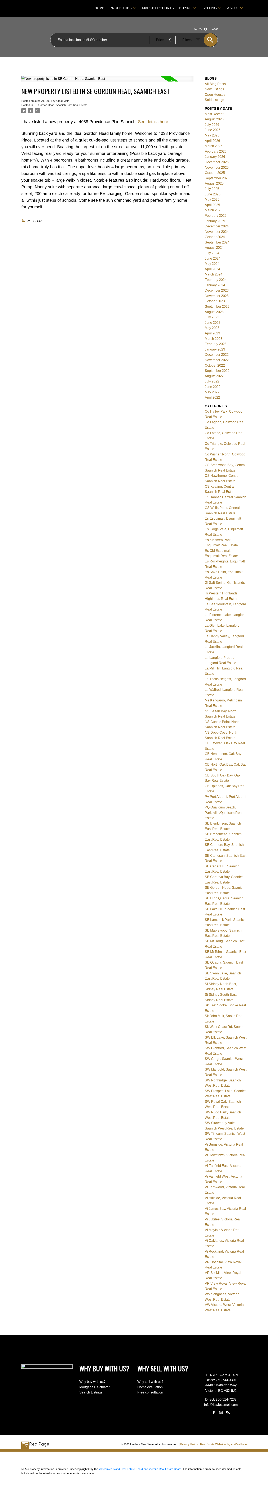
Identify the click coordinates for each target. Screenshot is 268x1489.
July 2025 (212, 189)
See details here (153, 121)
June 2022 (212, 387)
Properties (121, 8)
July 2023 (212, 317)
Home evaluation (150, 1387)
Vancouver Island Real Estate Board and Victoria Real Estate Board (140, 1469)
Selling (209, 8)
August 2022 (214, 376)
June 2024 (212, 258)
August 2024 (214, 247)
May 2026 (212, 135)
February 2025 (216, 215)
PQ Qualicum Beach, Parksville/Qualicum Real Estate (223, 813)
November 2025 (217, 167)
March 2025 (213, 210)
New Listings (214, 89)
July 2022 (212, 381)
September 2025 (217, 178)
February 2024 (216, 280)
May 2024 (212, 263)
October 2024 (215, 237)
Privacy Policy (189, 1444)
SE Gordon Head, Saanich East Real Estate (60, 105)
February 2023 (216, 344)
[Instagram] (221, 1413)
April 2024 (212, 269)
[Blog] (228, 1413)
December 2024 (217, 226)
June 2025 (212, 194)
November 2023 (217, 296)
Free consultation (150, 1392)
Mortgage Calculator (94, 1387)
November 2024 (217, 231)
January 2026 (215, 156)
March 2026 (213, 146)
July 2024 (212, 253)
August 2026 (214, 119)
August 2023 (214, 312)
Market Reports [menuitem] (158, 8)
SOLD (214, 29)
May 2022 (212, 392)
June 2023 (212, 322)
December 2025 (217, 162)
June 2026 (212, 130)
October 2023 (215, 301)
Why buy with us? (92, 1381)
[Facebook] (214, 1413)
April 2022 (212, 397)
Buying (185, 8)
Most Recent (214, 114)
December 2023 (217, 290)
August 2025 (214, 183)
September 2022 (217, 370)
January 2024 (215, 285)
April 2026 (212, 141)
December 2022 (217, 354)
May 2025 (212, 199)
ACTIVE (198, 29)
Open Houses (215, 94)
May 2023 (212, 328)
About (233, 8)
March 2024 (213, 274)
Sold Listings (214, 100)
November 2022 (217, 360)
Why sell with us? (150, 1381)
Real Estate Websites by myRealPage (223, 1444)
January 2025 (215, 221)
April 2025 (212, 205)
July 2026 (212, 124)
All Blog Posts (215, 84)
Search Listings (90, 1392)
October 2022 (215, 365)
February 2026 (216, 151)
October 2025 (215, 173)
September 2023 (217, 306)
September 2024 (217, 242)
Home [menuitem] (99, 8)
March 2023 (213, 338)
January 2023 (215, 349)
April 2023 (212, 333)
